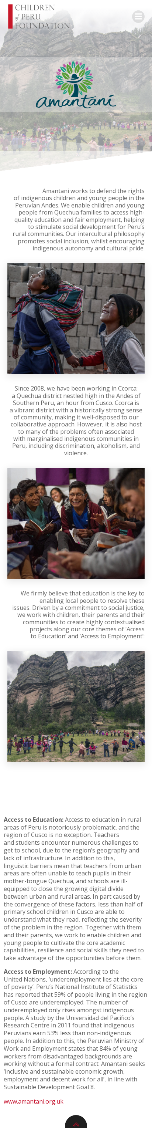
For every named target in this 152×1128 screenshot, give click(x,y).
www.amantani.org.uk (33, 1101)
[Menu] (138, 16)
